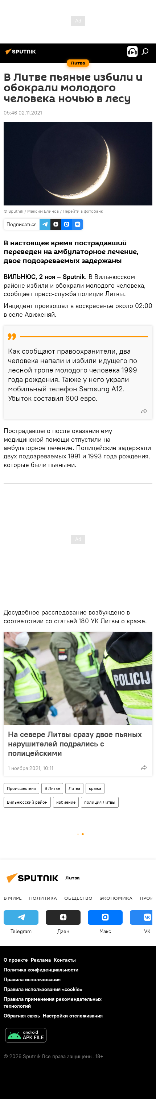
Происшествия (21, 788)
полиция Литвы (99, 802)
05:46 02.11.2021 (23, 112)
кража (95, 788)
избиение (65, 802)
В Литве (52, 788)
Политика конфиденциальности (41, 969)
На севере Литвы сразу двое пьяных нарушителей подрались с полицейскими (75, 743)
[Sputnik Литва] (22, 54)
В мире (13, 898)
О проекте (16, 960)
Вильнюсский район (27, 802)
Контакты (65, 960)
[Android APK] (25, 1036)
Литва (74, 788)
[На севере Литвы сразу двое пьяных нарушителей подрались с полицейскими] (78, 678)
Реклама (41, 960)
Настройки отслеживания (73, 1015)
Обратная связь (22, 1015)
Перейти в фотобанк (83, 211)
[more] (144, 411)
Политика (43, 898)
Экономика (116, 898)
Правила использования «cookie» (43, 989)
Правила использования (32, 979)
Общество (78, 898)
